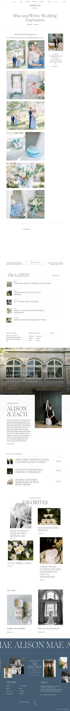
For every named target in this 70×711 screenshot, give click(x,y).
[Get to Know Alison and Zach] (9, 302)
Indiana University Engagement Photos (30, 320)
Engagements (16, 317)
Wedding (36, 24)
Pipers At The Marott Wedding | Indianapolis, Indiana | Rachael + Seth (14, 263)
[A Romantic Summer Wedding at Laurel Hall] (9, 284)
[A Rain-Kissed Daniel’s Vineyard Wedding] (9, 293)
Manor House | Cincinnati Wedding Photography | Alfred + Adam (55, 263)
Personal (15, 299)
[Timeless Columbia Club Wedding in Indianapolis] (9, 310)
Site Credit (67, 709)
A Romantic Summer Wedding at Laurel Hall (31, 283)
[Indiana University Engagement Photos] (8, 320)
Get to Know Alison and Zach (26, 301)
